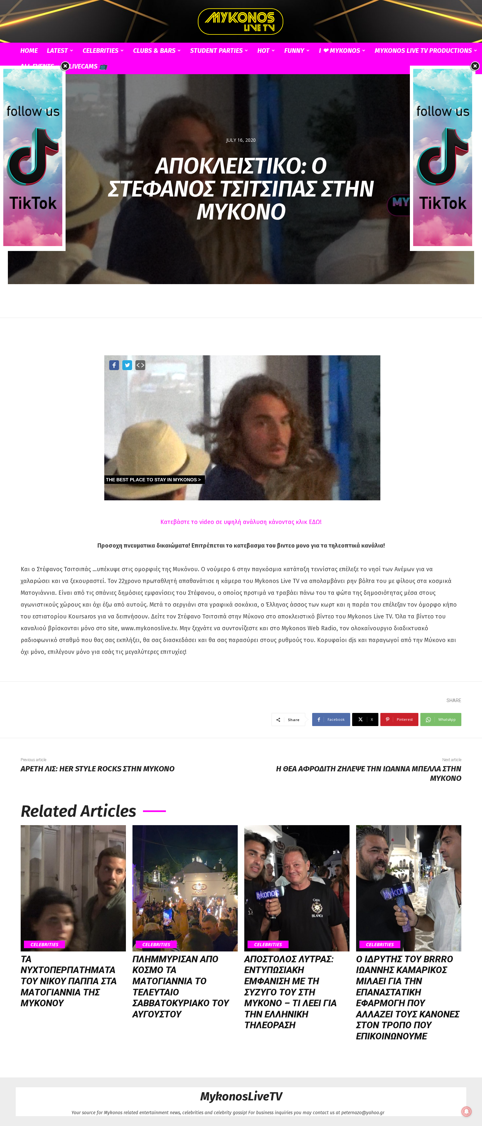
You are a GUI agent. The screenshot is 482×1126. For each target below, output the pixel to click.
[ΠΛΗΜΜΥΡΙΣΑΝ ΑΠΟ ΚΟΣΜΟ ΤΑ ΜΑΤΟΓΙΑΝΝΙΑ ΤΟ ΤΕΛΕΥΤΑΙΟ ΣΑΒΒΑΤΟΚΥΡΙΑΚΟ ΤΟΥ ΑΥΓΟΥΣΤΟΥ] (185, 888)
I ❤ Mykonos (339, 50)
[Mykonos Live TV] (241, 21)
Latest (57, 50)
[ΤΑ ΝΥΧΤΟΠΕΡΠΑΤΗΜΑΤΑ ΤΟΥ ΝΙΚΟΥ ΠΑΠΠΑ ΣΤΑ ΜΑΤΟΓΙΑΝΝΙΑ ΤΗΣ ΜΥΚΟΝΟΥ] (73, 888)
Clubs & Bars (154, 50)
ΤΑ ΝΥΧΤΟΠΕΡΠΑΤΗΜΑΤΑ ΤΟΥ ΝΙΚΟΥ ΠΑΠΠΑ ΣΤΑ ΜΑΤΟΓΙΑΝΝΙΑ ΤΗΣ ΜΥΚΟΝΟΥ (69, 981)
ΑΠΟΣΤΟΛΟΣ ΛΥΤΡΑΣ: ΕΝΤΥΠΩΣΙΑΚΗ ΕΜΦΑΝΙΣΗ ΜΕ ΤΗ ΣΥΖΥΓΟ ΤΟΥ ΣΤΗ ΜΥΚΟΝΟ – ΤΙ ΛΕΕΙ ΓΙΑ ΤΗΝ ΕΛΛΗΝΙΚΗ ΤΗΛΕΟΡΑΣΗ (290, 992)
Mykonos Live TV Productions (423, 50)
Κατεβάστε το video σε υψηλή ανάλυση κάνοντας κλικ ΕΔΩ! (241, 522)
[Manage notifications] (466, 1111)
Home (29, 50)
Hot (263, 50)
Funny (294, 50)
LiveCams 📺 (88, 66)
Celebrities (100, 50)
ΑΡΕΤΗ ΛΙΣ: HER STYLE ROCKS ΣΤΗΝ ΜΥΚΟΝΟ (97, 768)
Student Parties (216, 50)
